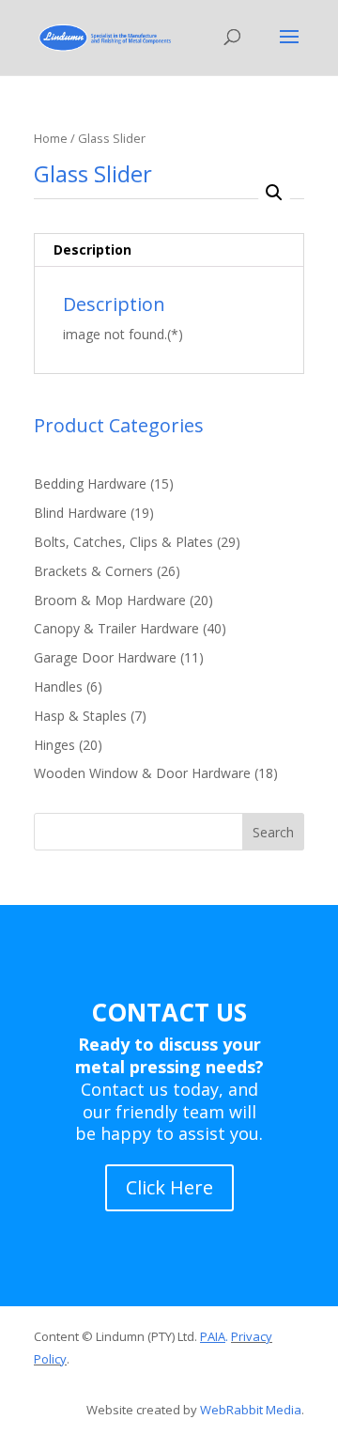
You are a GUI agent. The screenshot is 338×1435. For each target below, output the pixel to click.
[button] (274, 193)
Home (51, 138)
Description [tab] (92, 249)
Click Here (169, 1187)
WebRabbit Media (250, 1409)
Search (273, 832)
